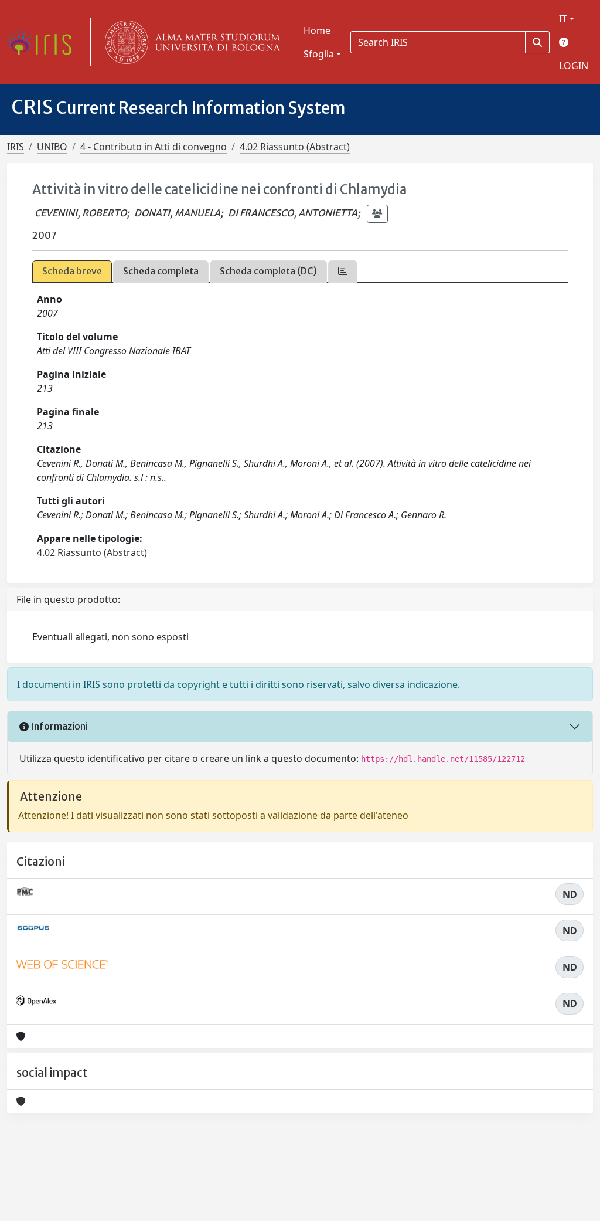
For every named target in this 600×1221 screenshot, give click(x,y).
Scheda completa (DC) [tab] (268, 271)
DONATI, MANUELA (177, 213)
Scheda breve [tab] (72, 271)
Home (317, 30)
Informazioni (58, 726)
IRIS (15, 146)
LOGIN (573, 65)
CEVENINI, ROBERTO (81, 213)
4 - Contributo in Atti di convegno (153, 146)
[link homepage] (44, 42)
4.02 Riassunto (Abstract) (295, 146)
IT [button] (563, 18)
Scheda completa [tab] (161, 271)
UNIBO (52, 146)
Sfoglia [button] (319, 54)
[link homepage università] (189, 42)
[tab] (342, 271)
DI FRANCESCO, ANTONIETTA (292, 213)
